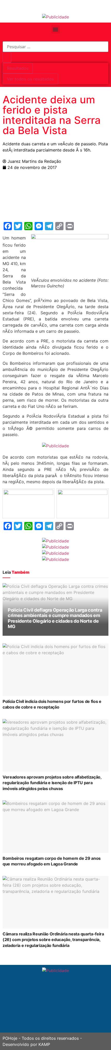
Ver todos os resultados (30, 79)
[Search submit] (7, 57)
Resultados (17, 68)
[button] (55, 29)
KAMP (44, 1044)
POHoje (10, 1038)
